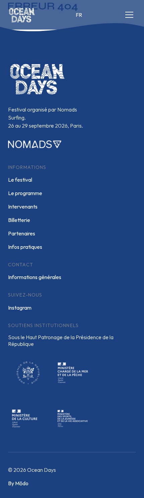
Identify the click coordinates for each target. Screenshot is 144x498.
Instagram (19, 307)
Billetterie (19, 220)
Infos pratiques (25, 246)
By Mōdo (18, 483)
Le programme (25, 193)
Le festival (20, 179)
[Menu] (129, 14)
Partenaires (21, 233)
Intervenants (23, 206)
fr (79, 14)
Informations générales (34, 277)
